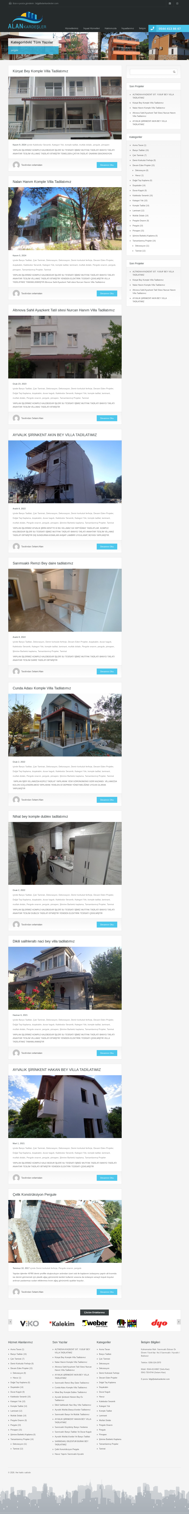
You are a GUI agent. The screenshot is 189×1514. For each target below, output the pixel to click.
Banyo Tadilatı (25, 260)
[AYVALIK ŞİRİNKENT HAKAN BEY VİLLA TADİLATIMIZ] (65, 1106)
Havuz (138, 175)
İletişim (142, 28)
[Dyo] (127, 1323)
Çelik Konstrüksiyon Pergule (34, 1194)
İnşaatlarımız (128, 28)
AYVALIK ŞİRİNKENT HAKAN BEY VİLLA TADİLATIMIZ (57, 1070)
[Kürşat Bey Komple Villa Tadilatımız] (65, 108)
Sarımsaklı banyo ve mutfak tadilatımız (72, 1414)
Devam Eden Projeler (103, 260)
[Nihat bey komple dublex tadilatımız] (65, 853)
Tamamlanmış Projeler (32, 269)
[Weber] (62, 1323)
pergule (96, 145)
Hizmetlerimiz (71, 28)
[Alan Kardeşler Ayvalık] (27, 21)
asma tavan (138, 145)
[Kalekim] (30, 1323)
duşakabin (17, 265)
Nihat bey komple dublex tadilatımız (40, 816)
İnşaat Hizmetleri (91, 28)
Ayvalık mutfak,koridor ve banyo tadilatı (72, 1436)
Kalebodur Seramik (42, 145)
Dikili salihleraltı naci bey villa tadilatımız (44, 941)
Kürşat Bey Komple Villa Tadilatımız (40, 71)
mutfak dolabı (85, 145)
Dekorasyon (51, 260)
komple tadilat (71, 145)
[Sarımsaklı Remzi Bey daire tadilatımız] (65, 600)
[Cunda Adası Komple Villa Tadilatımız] (65, 725)
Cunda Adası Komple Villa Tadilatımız (42, 688)
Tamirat (47, 269)
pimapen (105, 145)
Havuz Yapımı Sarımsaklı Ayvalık (69, 1454)
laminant (74, 265)
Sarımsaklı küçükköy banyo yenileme (71, 1427)
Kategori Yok (58, 145)
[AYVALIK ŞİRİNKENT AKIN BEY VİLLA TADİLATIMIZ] (65, 471)
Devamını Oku (107, 165)
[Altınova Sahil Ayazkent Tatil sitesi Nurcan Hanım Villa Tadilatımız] (65, 347)
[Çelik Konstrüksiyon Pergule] (65, 1231)
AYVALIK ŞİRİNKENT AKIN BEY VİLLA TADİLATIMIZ (55, 435)
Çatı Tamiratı (39, 260)
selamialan (37, 165)
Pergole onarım (100, 265)
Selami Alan (37, 418)
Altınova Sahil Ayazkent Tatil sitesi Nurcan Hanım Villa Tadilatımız (64, 310)
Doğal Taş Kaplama (22, 393)
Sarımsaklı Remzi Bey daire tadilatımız (43, 563)
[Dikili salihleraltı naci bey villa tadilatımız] (65, 978)
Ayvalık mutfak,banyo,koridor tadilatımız (73, 1410)
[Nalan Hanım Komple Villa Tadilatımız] (65, 218)
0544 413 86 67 (170, 28)
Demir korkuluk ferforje (81, 260)
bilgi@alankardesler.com (46, 3)
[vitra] (159, 1323)
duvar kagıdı (48, 393)
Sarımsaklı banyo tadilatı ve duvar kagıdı (73, 1432)
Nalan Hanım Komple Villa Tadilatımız (42, 182)
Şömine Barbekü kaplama (72, 523)
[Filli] (94, 1323)
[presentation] (10, 1321)
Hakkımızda (111, 28)
